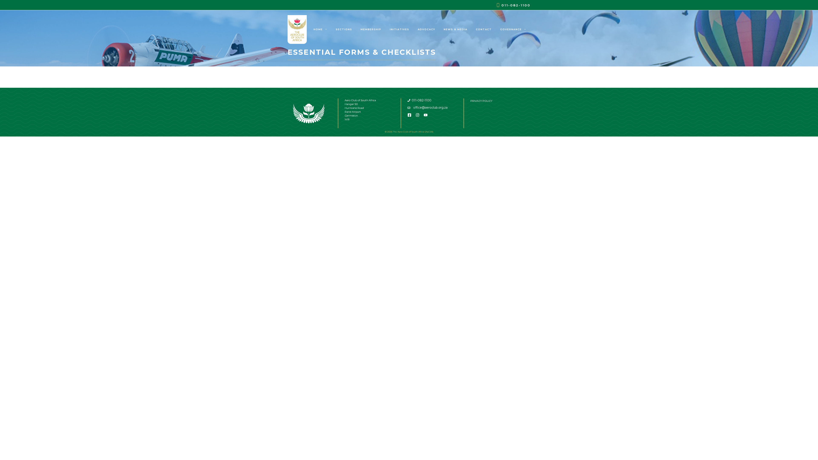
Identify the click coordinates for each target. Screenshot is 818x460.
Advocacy (426, 29)
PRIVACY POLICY (481, 100)
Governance (511, 29)
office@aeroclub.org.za (430, 107)
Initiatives (399, 29)
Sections (344, 29)
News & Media (455, 29)
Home (318, 29)
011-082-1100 (515, 5)
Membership (371, 29)
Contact (484, 29)
